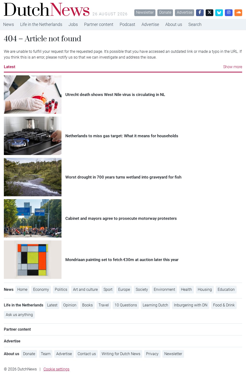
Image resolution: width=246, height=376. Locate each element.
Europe (124, 289)
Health (186, 289)
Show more (232, 67)
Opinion (69, 305)
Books (87, 305)
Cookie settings (56, 369)
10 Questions (126, 305)
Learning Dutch (155, 305)
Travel (103, 305)
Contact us (87, 354)
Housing (205, 289)
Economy (41, 289)
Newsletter (145, 12)
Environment (164, 289)
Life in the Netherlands (41, 24)
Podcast (127, 24)
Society (142, 289)
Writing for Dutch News (121, 354)
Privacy (152, 354)
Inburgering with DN (190, 305)
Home (22, 289)
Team (45, 354)
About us (173, 24)
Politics (61, 289)
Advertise (184, 12)
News (8, 24)
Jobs (73, 24)
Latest (9, 66)
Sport (108, 289)
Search (195, 24)
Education (226, 289)
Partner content (98, 24)
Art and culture (85, 289)
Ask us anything (19, 314)
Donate (165, 12)
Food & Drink (224, 305)
